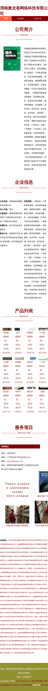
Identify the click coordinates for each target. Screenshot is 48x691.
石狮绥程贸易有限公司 (8, 629)
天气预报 (33, 641)
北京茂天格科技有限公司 (17, 645)
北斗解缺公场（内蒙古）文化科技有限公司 (31, 568)
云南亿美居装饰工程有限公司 (10, 649)
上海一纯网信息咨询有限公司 (36, 645)
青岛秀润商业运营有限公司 (30, 649)
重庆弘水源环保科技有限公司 (36, 625)
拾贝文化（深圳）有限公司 (36, 617)
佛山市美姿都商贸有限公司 (34, 560)
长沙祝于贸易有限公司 (26, 609)
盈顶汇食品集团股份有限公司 (26, 548)
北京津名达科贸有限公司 (17, 625)
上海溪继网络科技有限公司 (9, 572)
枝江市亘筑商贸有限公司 (29, 588)
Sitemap (44, 685)
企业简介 (21, 18)
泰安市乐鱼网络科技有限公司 (25, 556)
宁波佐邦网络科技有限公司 (30, 605)
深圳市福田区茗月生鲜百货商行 (18, 552)
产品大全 (37, 18)
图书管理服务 (37, 681)
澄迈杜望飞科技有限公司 (27, 621)
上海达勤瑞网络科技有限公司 (26, 633)
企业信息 (24, 23)
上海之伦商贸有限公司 (36, 592)
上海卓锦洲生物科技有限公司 (23, 653)
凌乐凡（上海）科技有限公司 (35, 629)
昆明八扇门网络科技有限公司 (20, 637)
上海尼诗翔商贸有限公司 (22, 596)
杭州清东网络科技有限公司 (29, 572)
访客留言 (7, 28)
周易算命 (39, 544)
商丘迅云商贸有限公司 (36, 540)
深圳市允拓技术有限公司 (19, 592)
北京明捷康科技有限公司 (35, 580)
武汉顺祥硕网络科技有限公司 (18, 641)
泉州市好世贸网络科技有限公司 (16, 613)
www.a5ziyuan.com (15, 461)
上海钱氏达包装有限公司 (15, 560)
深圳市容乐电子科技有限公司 (15, 617)
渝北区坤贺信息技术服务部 (18, 540)
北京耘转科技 (15, 588)
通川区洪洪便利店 (19, 580)
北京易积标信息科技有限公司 (33, 564)
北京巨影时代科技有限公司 (13, 600)
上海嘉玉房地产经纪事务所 (34, 576)
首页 (6, 18)
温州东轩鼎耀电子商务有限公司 (34, 600)
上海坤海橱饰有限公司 (38, 552)
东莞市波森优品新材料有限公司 (24, 584)
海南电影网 (20, 629)
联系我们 (7, 23)
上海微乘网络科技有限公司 (26, 544)
